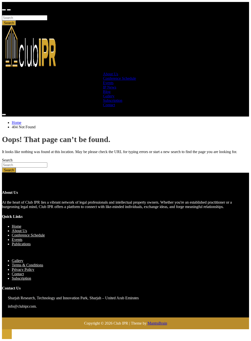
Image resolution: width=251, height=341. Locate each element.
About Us (19, 231)
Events (17, 239)
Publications (21, 244)
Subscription (21, 278)
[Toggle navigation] (4, 10)
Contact (109, 105)
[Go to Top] (7, 334)
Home (16, 226)
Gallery (17, 261)
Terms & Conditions (27, 265)
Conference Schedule (119, 78)
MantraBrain (157, 323)
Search (7, 13)
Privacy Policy (23, 269)
